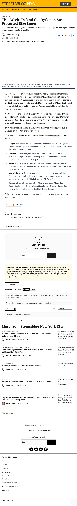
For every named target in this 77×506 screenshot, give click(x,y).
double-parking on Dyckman (45, 100)
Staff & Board (6, 472)
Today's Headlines (7, 363)
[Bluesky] (41, 449)
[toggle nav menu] (74, 3)
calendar (56, 136)
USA (3, 10)
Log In (64, 4)
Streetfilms (27, 10)
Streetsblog (6, 16)
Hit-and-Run (5, 379)
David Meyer (10, 369)
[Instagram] (46, 449)
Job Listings (5, 490)
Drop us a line (37, 194)
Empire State (16, 10)
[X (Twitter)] (31, 449)
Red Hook (5, 395)
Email (23, 255)
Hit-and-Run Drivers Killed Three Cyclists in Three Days (26, 381)
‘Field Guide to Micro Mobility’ (10, 486)
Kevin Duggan (11, 339)
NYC (8, 10)
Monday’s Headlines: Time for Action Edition (21, 365)
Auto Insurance (25, 347)
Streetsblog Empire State (11, 347)
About (4, 461)
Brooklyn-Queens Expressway (11, 331)
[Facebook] (36, 449)
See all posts (7, 413)
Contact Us (5, 468)
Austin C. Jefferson (13, 355)
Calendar (4, 464)
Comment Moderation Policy (10, 483)
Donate (35, 10)
